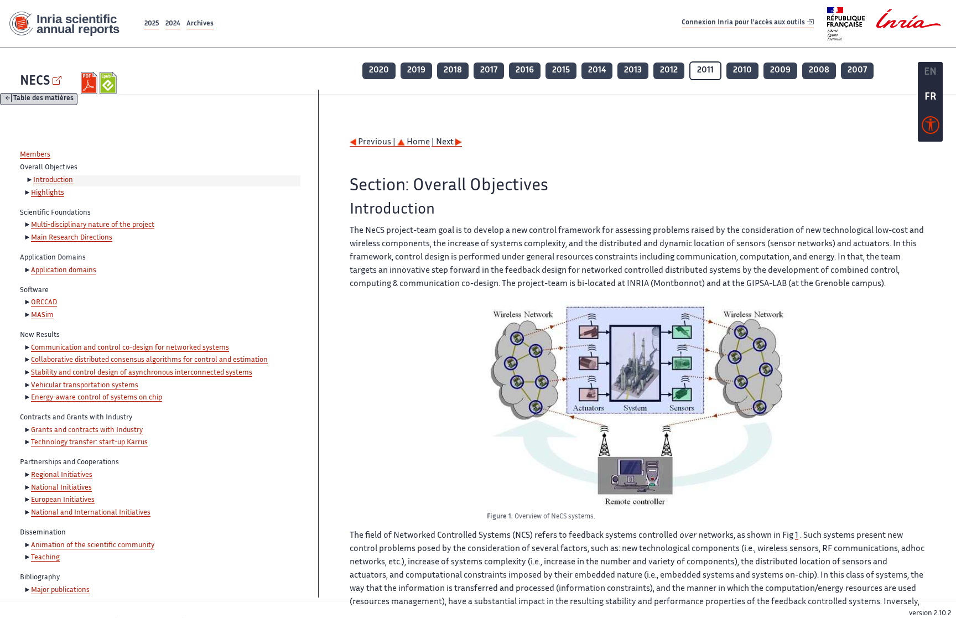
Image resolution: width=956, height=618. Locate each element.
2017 (488, 70)
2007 (857, 70)
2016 (525, 70)
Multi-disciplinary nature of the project (92, 225)
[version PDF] (90, 83)
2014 (597, 70)
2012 (669, 70)
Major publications (60, 590)
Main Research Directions (71, 238)
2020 (379, 70)
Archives (200, 24)
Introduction (53, 180)
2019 (416, 70)
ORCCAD (44, 302)
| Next (443, 142)
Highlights (47, 193)
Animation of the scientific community (92, 545)
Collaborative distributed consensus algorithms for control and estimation (149, 360)
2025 (151, 24)
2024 (172, 24)
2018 (453, 70)
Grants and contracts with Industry (87, 430)
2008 (819, 70)
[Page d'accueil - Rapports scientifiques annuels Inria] (71, 24)
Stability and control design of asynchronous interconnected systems (141, 373)
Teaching (45, 557)
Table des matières (43, 99)
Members (35, 155)
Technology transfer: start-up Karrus (89, 442)
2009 (780, 70)
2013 (633, 70)
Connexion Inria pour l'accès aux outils (744, 23)
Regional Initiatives (61, 475)
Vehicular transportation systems (84, 385)
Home (417, 142)
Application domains (63, 270)
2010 (742, 70)
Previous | (376, 142)
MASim (42, 315)
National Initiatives (61, 488)
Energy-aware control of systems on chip (96, 397)
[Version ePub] (109, 83)
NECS (35, 81)
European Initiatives (63, 500)
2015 (561, 70)
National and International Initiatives (90, 513)
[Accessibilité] (930, 128)
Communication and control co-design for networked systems (130, 348)
